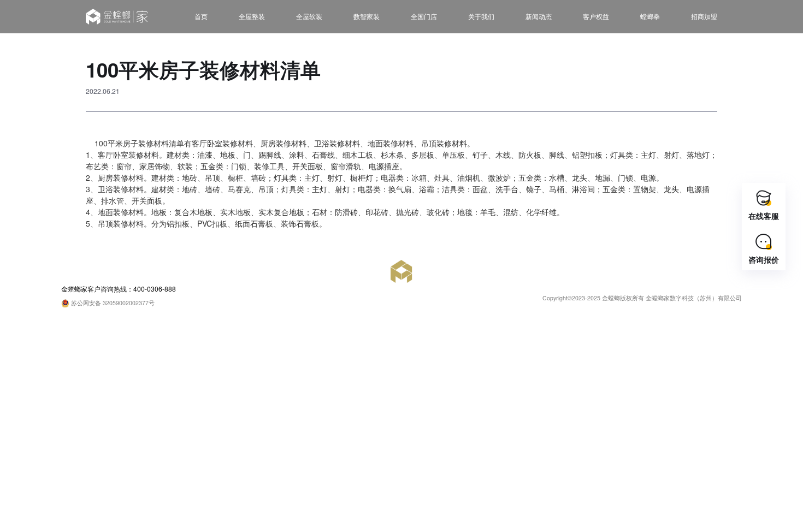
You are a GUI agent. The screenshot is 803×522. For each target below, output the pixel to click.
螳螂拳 (650, 16)
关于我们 (481, 16)
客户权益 (596, 16)
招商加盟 (704, 16)
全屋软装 (309, 16)
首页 (201, 16)
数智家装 (366, 16)
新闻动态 (539, 16)
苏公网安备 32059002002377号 (112, 303)
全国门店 (424, 16)
